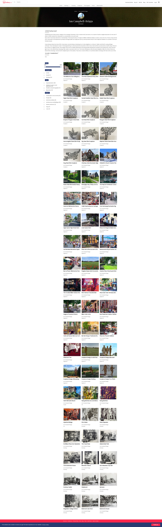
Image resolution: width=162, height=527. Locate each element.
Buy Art (136, 2)
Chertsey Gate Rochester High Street (92, 163)
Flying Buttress (104, 400)
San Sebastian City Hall (106, 465)
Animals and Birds (51, 100)
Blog (144, 2)
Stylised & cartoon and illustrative (51, 86)
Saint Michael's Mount (69, 400)
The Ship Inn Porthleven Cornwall (109, 184)
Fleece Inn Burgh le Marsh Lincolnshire (110, 228)
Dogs (48, 106)
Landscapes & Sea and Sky (53, 95)
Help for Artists (95, 521)
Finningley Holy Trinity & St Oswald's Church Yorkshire (96, 184)
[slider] (45, 67)
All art (61, 5)
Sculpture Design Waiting (88, 379)
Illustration (49, 90)
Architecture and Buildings (53, 102)
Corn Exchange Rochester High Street (110, 206)
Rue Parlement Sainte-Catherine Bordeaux (111, 314)
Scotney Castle (67, 487)
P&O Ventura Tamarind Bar (89, 292)
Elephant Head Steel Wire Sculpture (109, 141)
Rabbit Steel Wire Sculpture (107, 98)
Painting (66, 5)
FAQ (80, 521)
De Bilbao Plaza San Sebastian (71, 444)
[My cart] (159, 2)
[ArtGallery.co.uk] (7, 2)
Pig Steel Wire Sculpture (88, 141)
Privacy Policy (75, 521)
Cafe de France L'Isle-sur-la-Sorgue (73, 336)
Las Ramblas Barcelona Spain (71, 249)
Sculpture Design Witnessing (71, 379)
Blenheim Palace (86, 465)
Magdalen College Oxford (70, 509)
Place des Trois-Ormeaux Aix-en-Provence (111, 292)
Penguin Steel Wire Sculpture (107, 120)
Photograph (87, 5)
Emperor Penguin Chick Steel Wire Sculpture (75, 120)
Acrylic (48, 75)
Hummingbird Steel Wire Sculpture (72, 141)
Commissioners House (69, 465)
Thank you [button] (155, 524)
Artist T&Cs (89, 521)
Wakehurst (84, 487)
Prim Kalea (84, 422)
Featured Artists (129, 2)
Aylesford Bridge (67, 422)
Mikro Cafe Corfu (86, 314)
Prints (93, 5)
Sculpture (80, 5)
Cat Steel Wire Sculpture (88, 120)
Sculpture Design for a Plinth (107, 379)
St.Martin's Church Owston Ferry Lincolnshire (112, 163)
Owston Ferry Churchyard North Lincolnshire (112, 271)
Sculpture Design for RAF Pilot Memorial (92, 357)
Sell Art (140, 2)
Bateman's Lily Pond (87, 509)
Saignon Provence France (70, 314)
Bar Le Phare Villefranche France (72, 271)
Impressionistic (51, 83)
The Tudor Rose (86, 444)
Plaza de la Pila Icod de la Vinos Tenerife (93, 249)
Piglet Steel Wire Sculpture (70, 98)
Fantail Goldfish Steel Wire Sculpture (91, 98)
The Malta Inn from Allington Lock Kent (73, 76)
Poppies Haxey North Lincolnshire (90, 271)
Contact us (70, 521)
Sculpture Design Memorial (107, 357)
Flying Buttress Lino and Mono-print (91, 400)
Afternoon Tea (67, 357)
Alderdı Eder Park (104, 444)
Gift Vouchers (150, 2)
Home (75, 11)
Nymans (102, 487)
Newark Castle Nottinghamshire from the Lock (112, 76)
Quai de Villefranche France (71, 206)
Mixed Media (100, 5)
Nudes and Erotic (51, 104)
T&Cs (85, 521)
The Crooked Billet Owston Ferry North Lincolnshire (77, 292)
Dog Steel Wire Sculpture (70, 163)
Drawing (73, 5)
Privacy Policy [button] (45, 524)
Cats (48, 109)
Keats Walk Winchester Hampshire (72, 184)
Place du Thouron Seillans (107, 336)
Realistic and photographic (53, 88)
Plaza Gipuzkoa (104, 422)
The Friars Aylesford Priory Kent (90, 76)
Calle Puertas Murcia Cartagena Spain (92, 206)
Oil (47, 73)
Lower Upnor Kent (86, 228)
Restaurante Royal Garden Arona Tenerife (111, 249)
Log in (155, 2)
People (48, 97)
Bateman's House (104, 509)
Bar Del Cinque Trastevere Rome (90, 336)
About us (65, 521)
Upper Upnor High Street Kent (71, 228)
